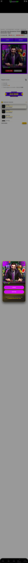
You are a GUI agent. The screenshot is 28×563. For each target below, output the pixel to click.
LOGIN (14, 287)
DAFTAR (14, 291)
